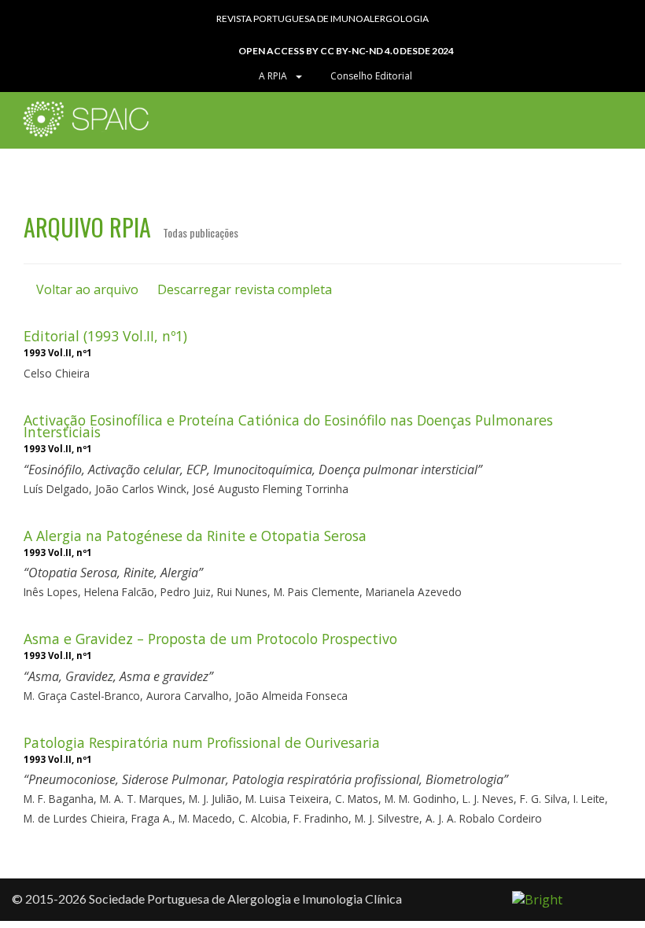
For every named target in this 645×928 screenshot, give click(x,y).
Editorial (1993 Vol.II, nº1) (105, 335)
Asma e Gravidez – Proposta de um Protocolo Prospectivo (210, 638)
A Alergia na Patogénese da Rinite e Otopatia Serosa (195, 535)
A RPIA (275, 76)
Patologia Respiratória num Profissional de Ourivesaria (202, 742)
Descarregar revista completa (243, 289)
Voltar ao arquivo (85, 289)
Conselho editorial (370, 76)
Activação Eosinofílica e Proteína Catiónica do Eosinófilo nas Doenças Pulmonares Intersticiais (288, 426)
